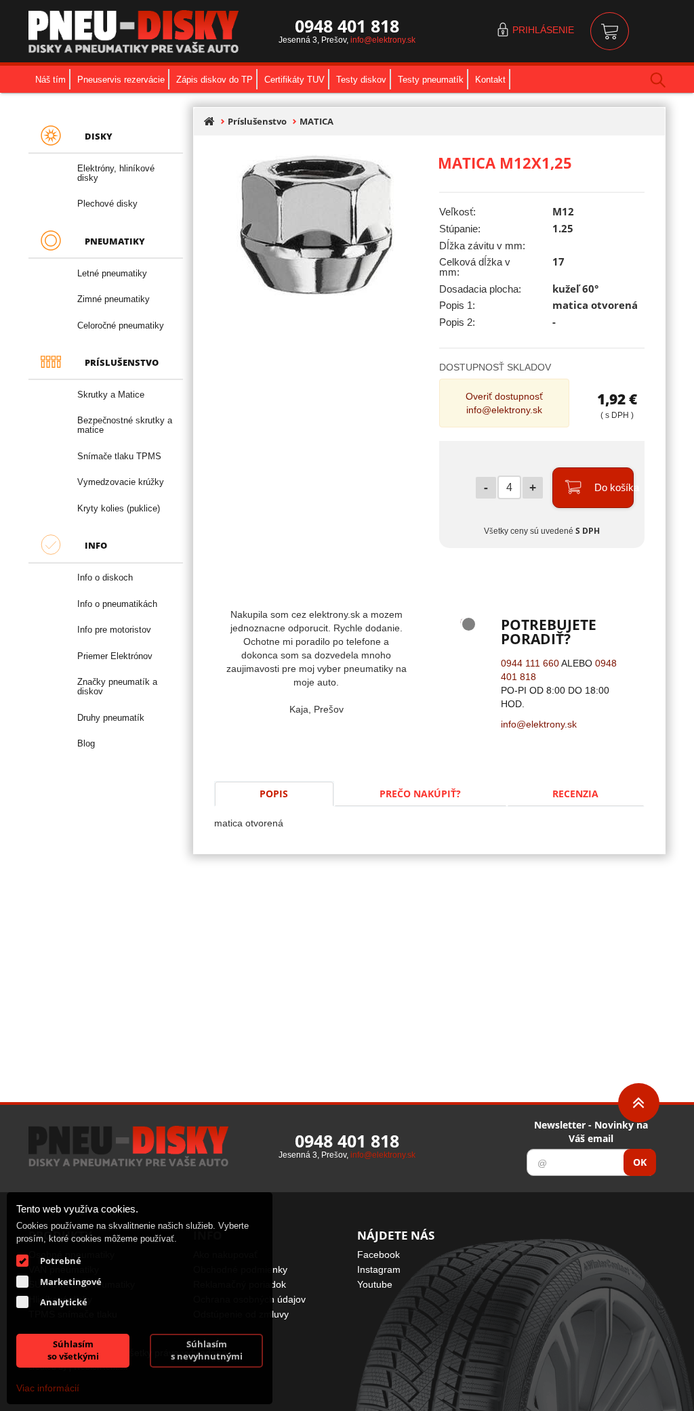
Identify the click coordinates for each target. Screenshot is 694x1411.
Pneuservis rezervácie (121, 79)
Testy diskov (361, 79)
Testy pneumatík (431, 79)
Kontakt (490, 79)
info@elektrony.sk (382, 39)
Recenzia (575, 793)
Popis (274, 793)
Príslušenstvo (257, 121)
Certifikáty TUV (294, 79)
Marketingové (71, 1282)
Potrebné (60, 1261)
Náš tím (50, 79)
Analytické (63, 1302)
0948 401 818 (347, 25)
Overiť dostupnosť (504, 395)
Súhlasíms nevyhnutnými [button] (207, 1350)
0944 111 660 (530, 662)
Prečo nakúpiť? (420, 793)
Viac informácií (47, 1387)
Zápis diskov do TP (214, 79)
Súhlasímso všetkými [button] (73, 1350)
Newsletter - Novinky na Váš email (591, 1131)
